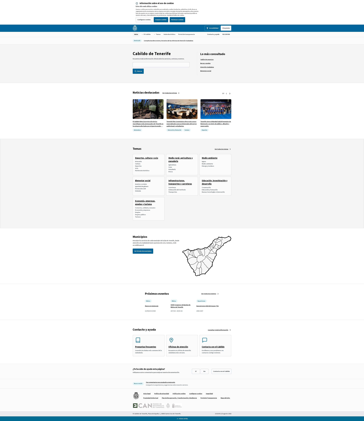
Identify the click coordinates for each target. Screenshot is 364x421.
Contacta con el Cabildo (213, 346)
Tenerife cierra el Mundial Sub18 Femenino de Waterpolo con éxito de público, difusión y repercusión (215, 124)
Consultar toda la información (218, 330)
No (205, 371)
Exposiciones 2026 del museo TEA (207, 306)
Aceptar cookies (161, 20)
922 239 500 (226, 34)
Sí (195, 371)
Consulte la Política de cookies (175, 15)
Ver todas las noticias (169, 93)
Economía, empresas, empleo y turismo (145, 202)
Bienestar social (142, 180)
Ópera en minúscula (151, 306)
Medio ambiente (209, 158)
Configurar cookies (144, 20)
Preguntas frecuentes (145, 346)
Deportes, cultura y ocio (146, 158)
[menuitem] (136, 34)
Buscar (139, 71)
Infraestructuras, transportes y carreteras (180, 182)
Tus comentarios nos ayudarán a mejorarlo (160, 382)
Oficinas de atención (178, 346)
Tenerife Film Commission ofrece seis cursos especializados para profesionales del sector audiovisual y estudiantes (182, 124)
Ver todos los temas (221, 149)
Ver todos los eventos (208, 294)
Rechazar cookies (177, 20)
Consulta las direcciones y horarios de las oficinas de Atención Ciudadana (168, 41)
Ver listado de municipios (143, 251)
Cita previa (226, 28)
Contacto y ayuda (213, 34)
